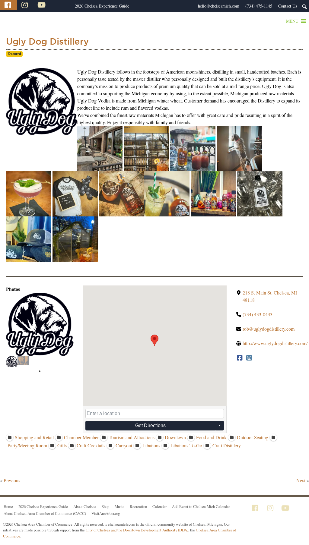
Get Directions (150, 425)
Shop (105, 506)
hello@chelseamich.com (218, 6)
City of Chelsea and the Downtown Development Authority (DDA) (137, 530)
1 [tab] (40, 371)
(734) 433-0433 (257, 314)
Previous (12, 480)
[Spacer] (69, 6)
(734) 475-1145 (258, 6)
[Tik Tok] (58, 5)
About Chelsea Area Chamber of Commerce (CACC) (45, 513)
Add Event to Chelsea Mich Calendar (201, 506)
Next (300, 480)
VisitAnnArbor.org (105, 513)
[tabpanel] (12, 361)
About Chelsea (84, 506)
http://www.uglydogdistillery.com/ (275, 343)
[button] (292, 21)
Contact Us (287, 6)
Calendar (159, 506)
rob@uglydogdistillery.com (269, 329)
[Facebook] (8, 5)
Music (119, 506)
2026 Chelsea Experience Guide (102, 6)
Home (8, 506)
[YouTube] (42, 5)
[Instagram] (25, 5)
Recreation (138, 506)
